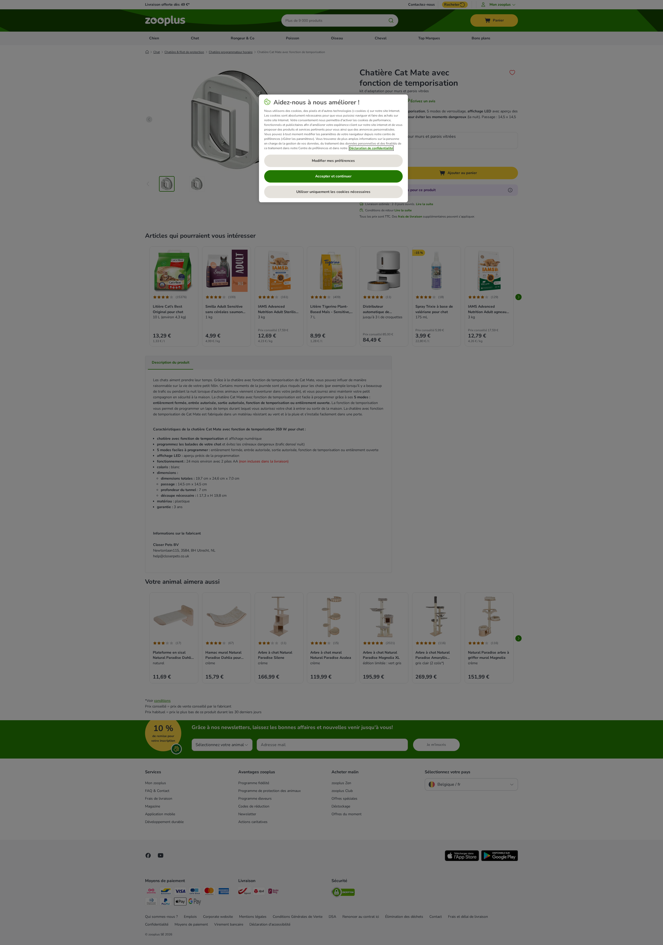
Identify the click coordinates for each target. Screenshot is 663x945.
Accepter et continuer (333, 176)
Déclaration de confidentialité (371, 148)
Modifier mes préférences (333, 160)
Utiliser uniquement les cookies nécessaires (333, 191)
